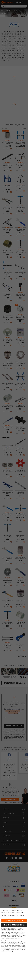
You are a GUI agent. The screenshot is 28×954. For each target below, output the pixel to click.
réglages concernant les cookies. (13, 915)
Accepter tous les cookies (13, 921)
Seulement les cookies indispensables (14, 925)
